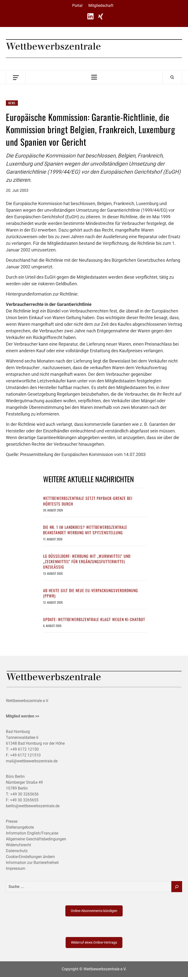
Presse (11, 821)
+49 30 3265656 (24, 794)
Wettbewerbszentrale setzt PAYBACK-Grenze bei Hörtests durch (87, 501)
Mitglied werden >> (22, 716)
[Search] (172, 77)
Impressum (15, 868)
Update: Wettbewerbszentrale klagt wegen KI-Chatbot (94, 619)
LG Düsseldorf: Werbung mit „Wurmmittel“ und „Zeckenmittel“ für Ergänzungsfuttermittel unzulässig (86, 561)
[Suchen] (176, 886)
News (11, 103)
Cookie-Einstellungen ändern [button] (30, 856)
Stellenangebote (20, 827)
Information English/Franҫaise (32, 833)
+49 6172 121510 (25, 755)
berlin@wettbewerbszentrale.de (32, 806)
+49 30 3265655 (24, 800)
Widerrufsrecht (18, 845)
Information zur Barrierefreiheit (32, 862)
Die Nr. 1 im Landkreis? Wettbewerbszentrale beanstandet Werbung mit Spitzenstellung (85, 529)
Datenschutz (17, 850)
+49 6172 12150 (24, 749)
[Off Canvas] (15, 77)
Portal (77, 5)
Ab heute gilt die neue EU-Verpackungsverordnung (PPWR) (90, 593)
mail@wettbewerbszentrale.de (32, 761)
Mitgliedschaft (100, 5)
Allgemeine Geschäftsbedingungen (36, 839)
